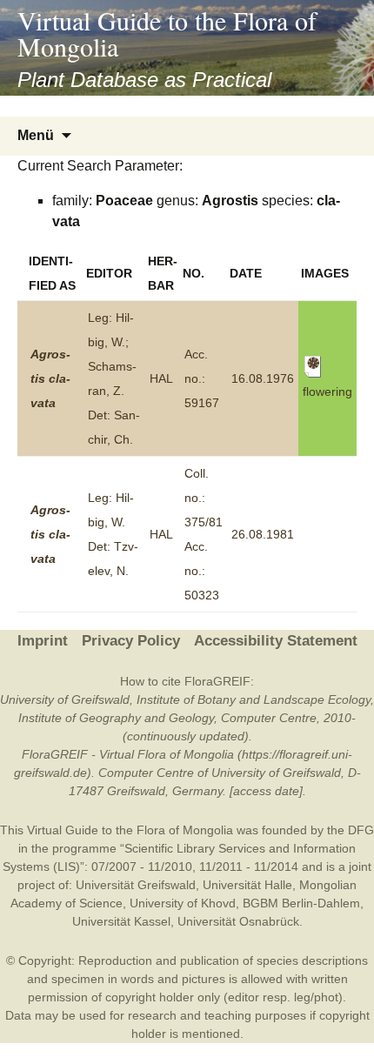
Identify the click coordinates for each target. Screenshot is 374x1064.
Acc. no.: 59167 (201, 378)
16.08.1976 (262, 378)
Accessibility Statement (275, 640)
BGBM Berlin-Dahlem (301, 903)
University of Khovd (183, 903)
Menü (35, 135)
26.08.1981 (262, 534)
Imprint (42, 640)
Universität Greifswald (136, 885)
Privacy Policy (131, 640)
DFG (361, 830)
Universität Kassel (121, 921)
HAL (161, 378)
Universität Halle (247, 885)
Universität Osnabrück (238, 921)
